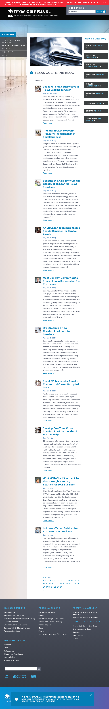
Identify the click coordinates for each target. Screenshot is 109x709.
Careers (6, 49)
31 (44, 587)
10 (61, 580)
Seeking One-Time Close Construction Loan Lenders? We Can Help (60, 431)
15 (75, 580)
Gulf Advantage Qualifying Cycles (53, 634)
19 (47, 584)
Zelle (41, 628)
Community (8, 52)
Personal (95, 94)
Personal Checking (47, 612)
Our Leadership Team (13, 45)
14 (72, 580)
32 (47, 587)
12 (66, 580)
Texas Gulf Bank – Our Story (85, 626)
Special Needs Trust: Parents (85, 618)
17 (81, 580)
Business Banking (14, 608)
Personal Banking (49, 608)
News (75, 638)
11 (64, 580)
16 (78, 580)
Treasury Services (12, 631)
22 (55, 584)
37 (61, 587)
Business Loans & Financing (15, 625)
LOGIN (100, 12)
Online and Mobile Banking (50, 622)
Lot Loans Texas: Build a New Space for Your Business (60, 530)
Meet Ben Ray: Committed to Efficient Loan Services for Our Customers (61, 281)
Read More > (48, 123)
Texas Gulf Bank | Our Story (11, 41)
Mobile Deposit (45, 625)
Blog (5, 55)
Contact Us (8, 645)
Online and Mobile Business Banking (19, 619)
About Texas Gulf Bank (87, 622)
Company (93, 111)
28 (72, 584)
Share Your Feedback (13, 654)
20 (50, 584)
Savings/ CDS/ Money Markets (17, 628)
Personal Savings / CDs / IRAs (51, 619)
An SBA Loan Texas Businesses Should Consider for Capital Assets (61, 231)
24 (61, 584)
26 (67, 584)
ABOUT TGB (8, 35)
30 (78, 584)
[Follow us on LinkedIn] (6, 676)
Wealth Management (85, 608)
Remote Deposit (11, 622)
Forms (41, 631)
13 (69, 580)
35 (55, 587)
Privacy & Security (11, 660)
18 (44, 584)
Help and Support (14, 640)
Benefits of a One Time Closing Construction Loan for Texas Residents (61, 183)
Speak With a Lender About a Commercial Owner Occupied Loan (61, 384)
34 (52, 587)
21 (53, 584)
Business (95, 46)
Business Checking (12, 612)
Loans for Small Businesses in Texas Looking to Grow (61, 88)
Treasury (95, 74)
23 (58, 584)
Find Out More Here (45, 701)
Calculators (9, 651)
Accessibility (9, 657)
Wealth (92, 85)
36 (58, 587)
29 (75, 584)
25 (64, 584)
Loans (41, 615)
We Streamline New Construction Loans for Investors (57, 331)
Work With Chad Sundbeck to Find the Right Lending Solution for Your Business (61, 481)
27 (70, 584)
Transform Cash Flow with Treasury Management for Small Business (59, 133)
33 (50, 587)
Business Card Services (14, 615)
